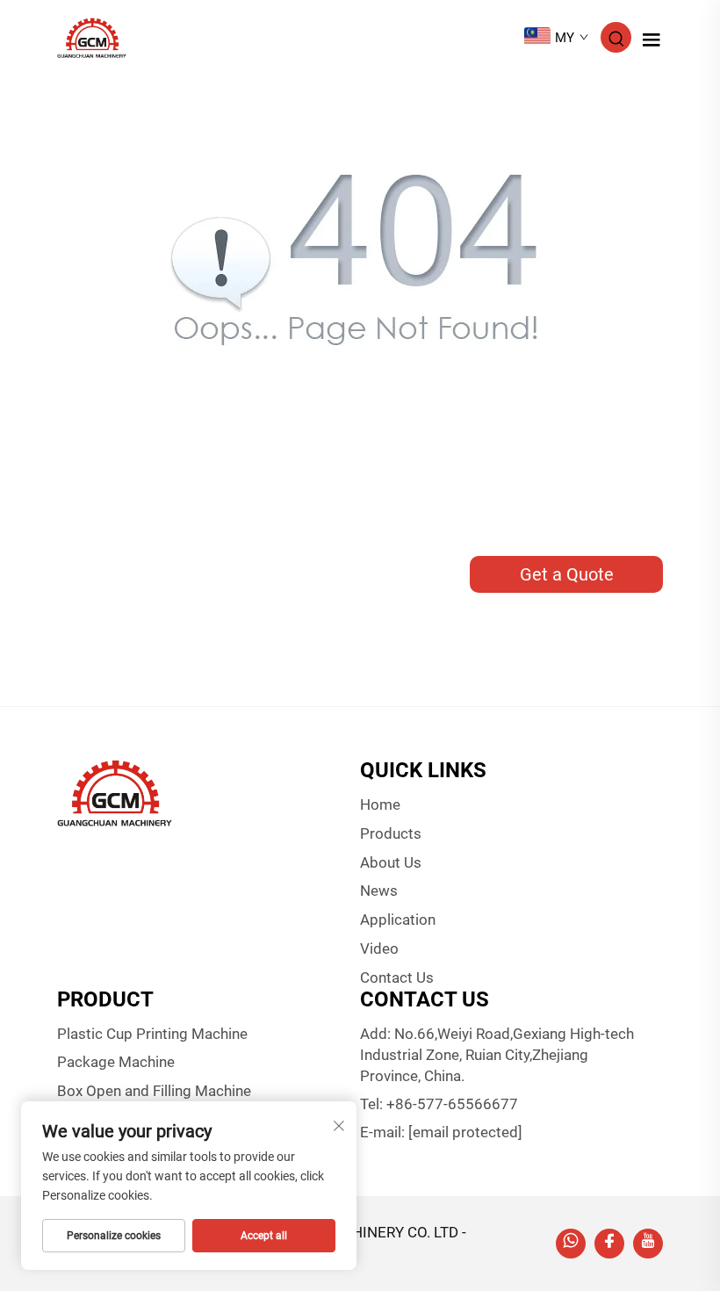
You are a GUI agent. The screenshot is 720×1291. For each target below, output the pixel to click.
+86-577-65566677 (452, 1104)
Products (390, 833)
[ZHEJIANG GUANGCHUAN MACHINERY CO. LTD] (91, 36)
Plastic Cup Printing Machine (152, 1033)
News (379, 890)
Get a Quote (567, 574)
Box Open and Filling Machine (154, 1091)
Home (380, 804)
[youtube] (648, 1244)
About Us (390, 862)
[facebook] (609, 1244)
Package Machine (116, 1062)
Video (379, 948)
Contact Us (397, 977)
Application (398, 919)
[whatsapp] (571, 1244)
